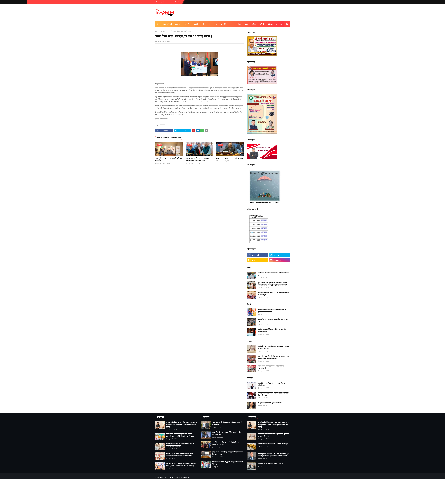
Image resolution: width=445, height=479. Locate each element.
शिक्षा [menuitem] (239, 24)
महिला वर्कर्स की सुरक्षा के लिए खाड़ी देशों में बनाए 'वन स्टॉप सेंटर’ (273, 320)
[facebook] (257, 255)
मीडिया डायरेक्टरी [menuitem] (167, 24)
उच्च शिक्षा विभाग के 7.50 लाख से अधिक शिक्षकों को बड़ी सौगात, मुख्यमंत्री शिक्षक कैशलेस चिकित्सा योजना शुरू (181, 464)
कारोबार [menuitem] (253, 24)
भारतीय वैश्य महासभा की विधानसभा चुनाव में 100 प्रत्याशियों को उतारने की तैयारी (273, 347)
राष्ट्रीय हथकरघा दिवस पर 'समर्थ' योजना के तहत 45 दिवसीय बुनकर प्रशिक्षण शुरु (180, 445)
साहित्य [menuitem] (203, 24)
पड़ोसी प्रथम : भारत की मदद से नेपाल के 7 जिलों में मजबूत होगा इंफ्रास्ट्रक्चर (227, 453)
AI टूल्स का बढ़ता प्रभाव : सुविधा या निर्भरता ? (270, 403)
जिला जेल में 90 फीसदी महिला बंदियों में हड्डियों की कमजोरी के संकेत (273, 274)
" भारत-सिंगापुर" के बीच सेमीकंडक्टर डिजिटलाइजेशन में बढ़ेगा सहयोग (227, 423)
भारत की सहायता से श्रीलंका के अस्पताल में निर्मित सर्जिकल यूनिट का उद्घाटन (198, 159)
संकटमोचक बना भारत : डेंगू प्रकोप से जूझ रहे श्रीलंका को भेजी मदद (227, 463)
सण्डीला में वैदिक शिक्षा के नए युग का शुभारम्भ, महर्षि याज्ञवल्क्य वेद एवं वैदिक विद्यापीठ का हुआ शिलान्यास (179, 454)
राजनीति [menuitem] (196, 24)
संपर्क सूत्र (169, 2)
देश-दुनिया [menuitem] (187, 24)
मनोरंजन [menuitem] (232, 24)
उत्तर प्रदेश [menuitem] (178, 24)
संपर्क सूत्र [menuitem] (279, 24)
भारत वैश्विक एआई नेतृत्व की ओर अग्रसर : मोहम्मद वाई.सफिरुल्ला (271, 384)
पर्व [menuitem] (216, 24)
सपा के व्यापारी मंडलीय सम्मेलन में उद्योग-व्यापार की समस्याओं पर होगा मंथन (271, 367)
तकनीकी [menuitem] (261, 24)
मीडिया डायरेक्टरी (159, 2)
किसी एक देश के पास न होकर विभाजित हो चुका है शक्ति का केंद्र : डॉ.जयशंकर (273, 394)
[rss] (257, 260)
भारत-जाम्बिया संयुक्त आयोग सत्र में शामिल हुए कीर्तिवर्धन (168, 159)
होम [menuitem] (158, 24)
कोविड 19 (176, 2)
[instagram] (279, 260)
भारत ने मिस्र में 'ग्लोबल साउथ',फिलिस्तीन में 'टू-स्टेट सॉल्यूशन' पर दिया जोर (226, 443)
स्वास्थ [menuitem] (246, 24)
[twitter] (279, 255)
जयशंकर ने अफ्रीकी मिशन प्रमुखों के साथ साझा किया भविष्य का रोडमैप (272, 330)
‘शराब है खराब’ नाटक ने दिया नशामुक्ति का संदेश (270, 463)
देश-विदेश (163, 31)
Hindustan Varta (172, 477)
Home (157, 31)
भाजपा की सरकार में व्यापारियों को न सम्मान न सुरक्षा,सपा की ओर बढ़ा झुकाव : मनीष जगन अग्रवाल (273, 357)
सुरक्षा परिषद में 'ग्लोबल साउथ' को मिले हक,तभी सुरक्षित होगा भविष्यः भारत (226, 433)
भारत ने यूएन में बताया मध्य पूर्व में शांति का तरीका (229, 158)
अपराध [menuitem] (210, 24)
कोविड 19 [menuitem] (270, 24)
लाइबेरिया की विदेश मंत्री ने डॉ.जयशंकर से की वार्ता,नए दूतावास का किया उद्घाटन (272, 310)
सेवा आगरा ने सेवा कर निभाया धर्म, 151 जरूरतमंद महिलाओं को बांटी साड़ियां (273, 293)
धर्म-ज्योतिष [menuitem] (224, 24)
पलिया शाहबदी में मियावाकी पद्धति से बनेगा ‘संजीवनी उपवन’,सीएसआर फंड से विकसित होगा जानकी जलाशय (180, 435)
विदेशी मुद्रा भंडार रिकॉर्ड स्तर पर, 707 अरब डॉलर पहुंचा (273, 444)
